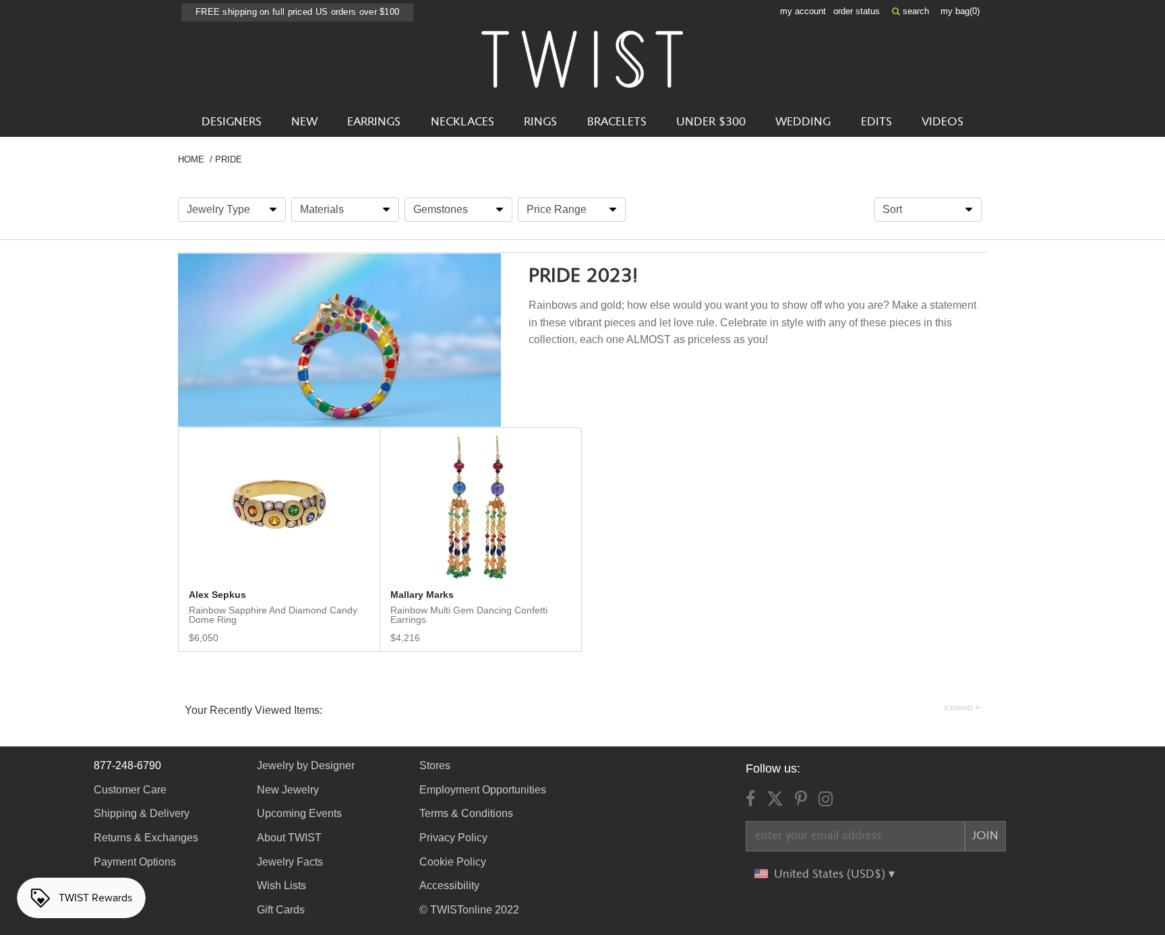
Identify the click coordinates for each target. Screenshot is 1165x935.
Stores (434, 765)
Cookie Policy (452, 862)
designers (232, 122)
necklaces (462, 122)
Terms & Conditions (466, 813)
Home (191, 159)
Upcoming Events (299, 813)
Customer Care (130, 789)
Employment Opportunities (482, 789)
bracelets (617, 122)
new (304, 122)
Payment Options (135, 862)
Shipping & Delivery (141, 813)
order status (856, 11)
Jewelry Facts (290, 862)
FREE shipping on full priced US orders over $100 (297, 12)
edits (876, 122)
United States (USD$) (831, 874)
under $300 (711, 122)
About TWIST (289, 837)
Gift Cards (281, 909)
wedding (803, 122)
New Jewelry (288, 789)
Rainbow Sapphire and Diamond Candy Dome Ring (273, 615)
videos (942, 122)
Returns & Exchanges (146, 837)
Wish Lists (281, 885)
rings (540, 122)
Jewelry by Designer (306, 765)
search (914, 11)
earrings (373, 122)
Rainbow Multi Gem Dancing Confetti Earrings (468, 615)
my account (803, 11)
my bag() (960, 11)
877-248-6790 (127, 765)
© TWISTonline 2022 (469, 909)
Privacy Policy (453, 837)
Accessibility (449, 885)
